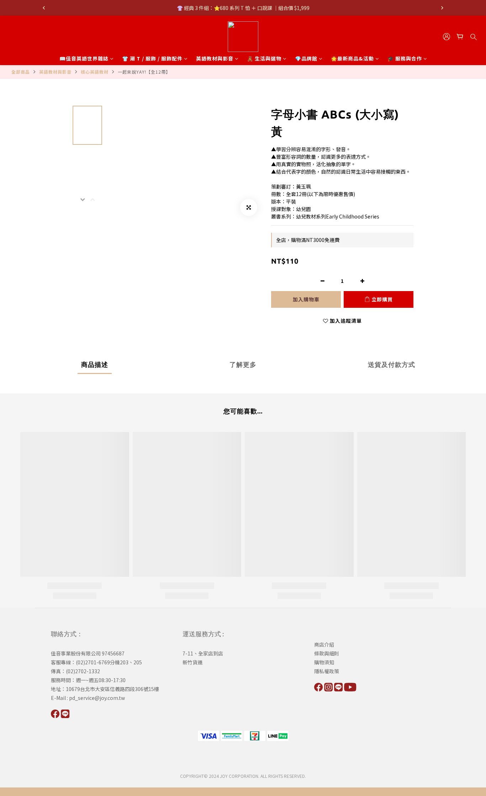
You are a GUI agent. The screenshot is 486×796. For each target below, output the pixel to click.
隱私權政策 (326, 671)
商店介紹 (324, 644)
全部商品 (20, 72)
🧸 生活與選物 (264, 58)
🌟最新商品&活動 (352, 58)
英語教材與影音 (214, 58)
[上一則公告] (44, 8)
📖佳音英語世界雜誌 (84, 58)
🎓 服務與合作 (404, 58)
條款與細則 (326, 653)
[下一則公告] (442, 8)
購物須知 (324, 662)
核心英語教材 (95, 72)
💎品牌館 (306, 58)
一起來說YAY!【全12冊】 (144, 72)
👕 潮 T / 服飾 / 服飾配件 (152, 58)
